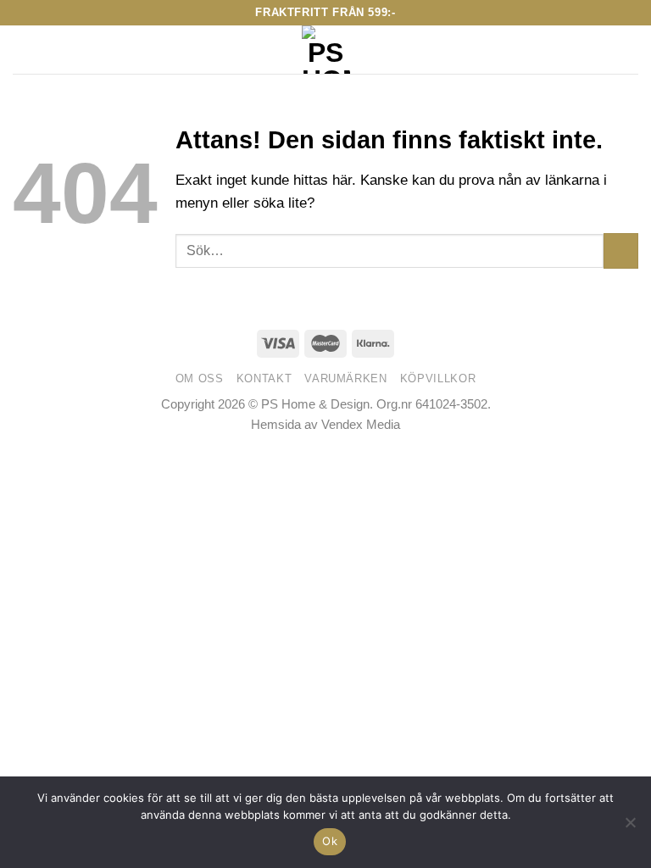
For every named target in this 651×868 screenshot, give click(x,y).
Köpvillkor (438, 378)
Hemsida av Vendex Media (325, 424)
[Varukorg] (629, 50)
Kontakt (264, 378)
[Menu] (24, 49)
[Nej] (629, 827)
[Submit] (621, 250)
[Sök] (53, 50)
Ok (329, 841)
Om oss (199, 378)
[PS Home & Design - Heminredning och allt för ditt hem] (326, 49)
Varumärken (345, 378)
